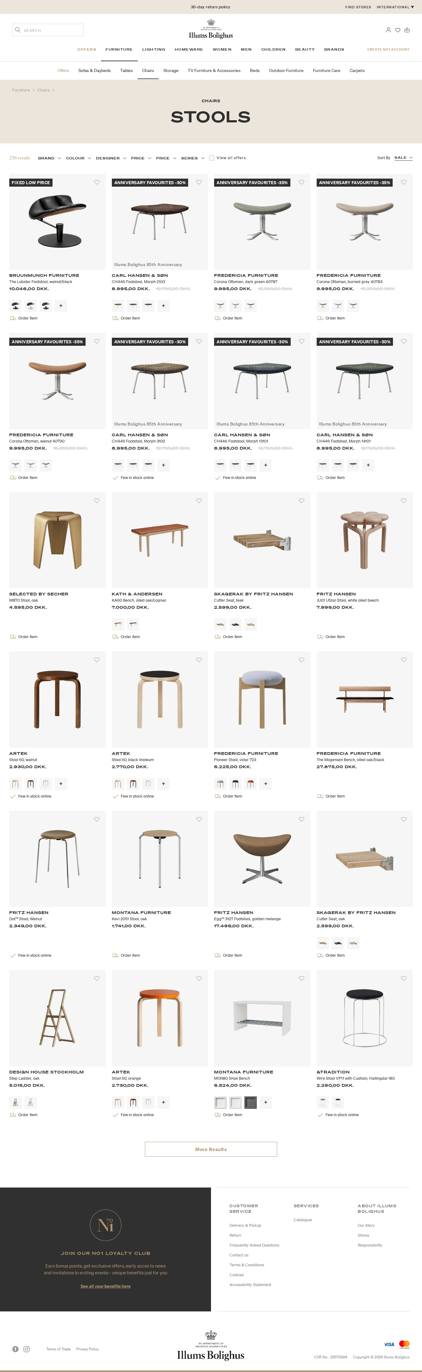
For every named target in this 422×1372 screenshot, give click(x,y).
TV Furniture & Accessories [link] (214, 70)
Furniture (21, 90)
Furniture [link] (119, 49)
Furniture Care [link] (326, 70)
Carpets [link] (357, 70)
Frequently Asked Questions (254, 1245)
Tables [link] (126, 70)
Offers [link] (86, 49)
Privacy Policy (87, 1349)
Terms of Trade (58, 1349)
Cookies (237, 1274)
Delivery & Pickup (245, 1225)
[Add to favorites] (96, 182)
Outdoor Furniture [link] (286, 70)
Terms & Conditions (247, 1265)
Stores (363, 1235)
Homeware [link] (189, 49)
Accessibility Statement (250, 1284)
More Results (211, 1149)
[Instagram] (26, 1349)
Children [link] (273, 49)
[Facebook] (15, 1349)
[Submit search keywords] (18, 30)
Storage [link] (171, 70)
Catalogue (303, 1219)
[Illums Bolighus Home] (211, 28)
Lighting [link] (154, 49)
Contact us (239, 1255)
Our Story (366, 1225)
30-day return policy (210, 7)
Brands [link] (334, 49)
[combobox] (47, 30)
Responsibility (370, 1245)
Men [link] (246, 49)
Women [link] (222, 49)
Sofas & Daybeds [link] (94, 70)
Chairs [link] (148, 70)
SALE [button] (401, 157)
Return (235, 1235)
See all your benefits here (106, 1286)
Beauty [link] (305, 49)
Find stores (358, 7)
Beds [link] (255, 70)
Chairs (44, 90)
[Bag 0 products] (407, 29)
